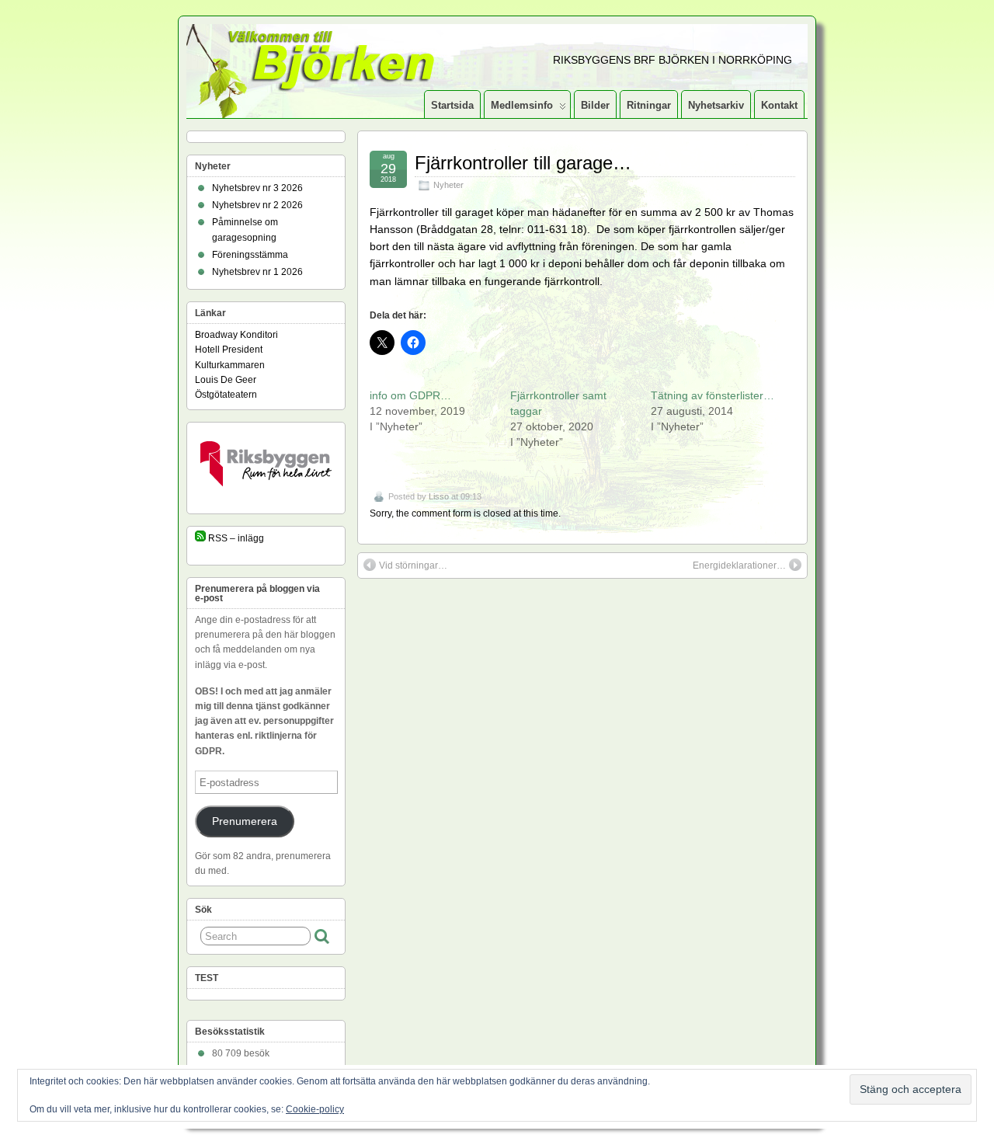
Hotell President (228, 349)
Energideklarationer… (739, 565)
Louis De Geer (225, 379)
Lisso (439, 496)
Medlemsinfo (522, 105)
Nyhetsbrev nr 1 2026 (257, 271)
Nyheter (448, 185)
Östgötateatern (226, 394)
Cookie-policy (315, 1109)
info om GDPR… (410, 395)
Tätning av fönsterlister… (712, 395)
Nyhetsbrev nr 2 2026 (257, 205)
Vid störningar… (413, 565)
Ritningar (649, 105)
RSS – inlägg (235, 538)
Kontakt (779, 105)
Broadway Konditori (236, 334)
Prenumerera (244, 821)
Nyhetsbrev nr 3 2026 (257, 188)
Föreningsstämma (250, 254)
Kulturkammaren (230, 365)
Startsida (452, 105)
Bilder (595, 105)
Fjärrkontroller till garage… (523, 162)
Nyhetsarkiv (716, 105)
